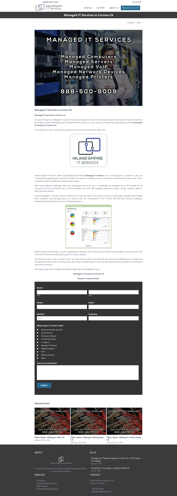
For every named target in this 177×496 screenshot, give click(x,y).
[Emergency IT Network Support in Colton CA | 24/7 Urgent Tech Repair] (124, 421)
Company (92, 314)
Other (43, 358)
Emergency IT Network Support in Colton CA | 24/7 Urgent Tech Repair (124, 439)
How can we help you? (47, 363)
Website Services (47, 355)
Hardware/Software (48, 336)
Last (90, 295)
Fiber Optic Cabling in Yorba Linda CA (88, 438)
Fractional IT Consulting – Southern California (110, 470)
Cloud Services (46, 333)
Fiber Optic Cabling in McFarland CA (51, 438)
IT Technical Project (48, 339)
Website (40, 314)
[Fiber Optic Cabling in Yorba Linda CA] (88, 421)
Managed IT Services (49, 345)
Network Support (47, 348)
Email (91, 302)
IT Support (45, 342)
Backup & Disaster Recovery (52, 330)
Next (139, 22)
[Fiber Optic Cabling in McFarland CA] (52, 421)
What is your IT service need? (51, 325)
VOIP (43, 352)
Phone (40, 302)
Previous (131, 22)
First (38, 295)
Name (40, 288)
